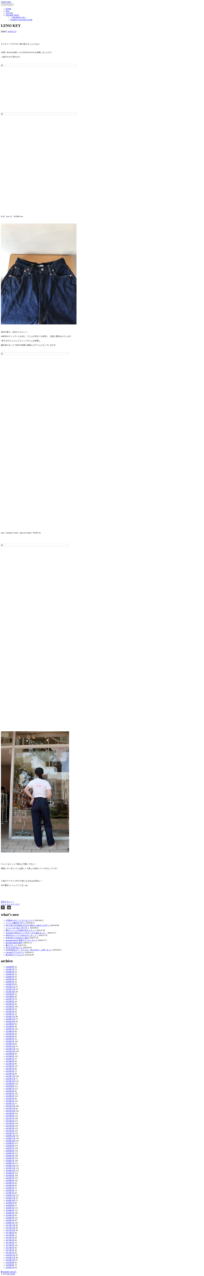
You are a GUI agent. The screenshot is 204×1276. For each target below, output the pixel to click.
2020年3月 (10, 1158)
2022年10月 (10, 1081)
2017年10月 (10, 1230)
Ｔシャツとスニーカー (10, 904)
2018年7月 (10, 1208)
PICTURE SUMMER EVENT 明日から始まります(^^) (28, 925)
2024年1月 (10, 1044)
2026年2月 (10, 982)
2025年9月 (10, 994)
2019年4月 (10, 1186)
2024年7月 (10, 1029)
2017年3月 (10, 1248)
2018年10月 (10, 1200)
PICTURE (11, 1274)
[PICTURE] (6, 2)
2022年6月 (10, 1091)
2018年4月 (10, 1215)
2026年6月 (10, 972)
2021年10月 (10, 1111)
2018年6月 (10, 1210)
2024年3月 (10, 1039)
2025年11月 (10, 989)
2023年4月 (10, 1066)
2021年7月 (10, 1118)
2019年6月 (10, 1181)
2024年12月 (10, 1016)
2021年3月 (10, 1128)
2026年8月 (10, 967)
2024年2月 (10, 1041)
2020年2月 (10, 1161)
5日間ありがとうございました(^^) (20, 920)
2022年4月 (10, 1096)
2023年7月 (10, 1059)
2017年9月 (10, 1233)
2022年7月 (10, 1089)
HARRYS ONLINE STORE (21, 20)
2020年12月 (10, 1136)
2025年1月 (10, 1014)
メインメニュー (7, 4)
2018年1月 (10, 1223)
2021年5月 (10, 1123)
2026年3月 (10, 979)
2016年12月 (10, 1255)
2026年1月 (10, 984)
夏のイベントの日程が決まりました (21, 930)
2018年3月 (10, 1218)
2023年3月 (10, 1069)
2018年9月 (10, 1203)
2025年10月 (10, 992)
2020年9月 (10, 1143)
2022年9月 (10, 1084)
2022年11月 (10, 1079)
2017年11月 (10, 1228)
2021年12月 (10, 1106)
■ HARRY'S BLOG (9, 1272)
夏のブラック (11, 945)
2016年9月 (10, 1263)
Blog (7, 11)
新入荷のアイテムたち (15, 955)
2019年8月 (10, 1176)
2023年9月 (10, 1054)
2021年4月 (10, 1126)
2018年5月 (10, 1213)
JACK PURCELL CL (14, 948)
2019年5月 (10, 1183)
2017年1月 (10, 1253)
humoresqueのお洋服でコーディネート (21, 940)
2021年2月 (10, 1131)
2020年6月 (10, 1151)
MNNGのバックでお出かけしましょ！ (22, 935)
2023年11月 (10, 1049)
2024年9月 (10, 1024)
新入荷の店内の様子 (14, 943)
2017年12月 (10, 1225)
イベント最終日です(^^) (16, 923)
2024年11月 (10, 1019)
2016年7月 (10, 1268)
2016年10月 (10, 1260)
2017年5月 (10, 1243)
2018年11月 (10, 1198)
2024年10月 (10, 1021)
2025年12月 (10, 987)
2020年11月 (10, 1138)
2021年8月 (10, 1116)
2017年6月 (10, 1240)
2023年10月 (10, 1051)
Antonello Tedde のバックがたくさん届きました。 (26, 933)
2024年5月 (10, 1034)
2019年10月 (10, 1171)
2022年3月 (10, 1099)
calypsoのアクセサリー (15, 952)
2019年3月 (10, 1188)
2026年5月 (10, 974)
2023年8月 (10, 1056)
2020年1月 (10, 1163)
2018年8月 (10, 1205)
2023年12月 (10, 1046)
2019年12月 (10, 1166)
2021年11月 (10, 1108)
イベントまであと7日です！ (17, 928)
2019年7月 (10, 1178)
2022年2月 (10, 1101)
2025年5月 (10, 1004)
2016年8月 (10, 1265)
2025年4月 (10, 1007)
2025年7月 (10, 999)
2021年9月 (10, 1113)
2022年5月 (10, 1094)
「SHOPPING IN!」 (18, 17)
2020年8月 (10, 1146)
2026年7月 (10, 969)
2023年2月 (10, 1071)
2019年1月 (10, 1193)
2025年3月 (10, 1009)
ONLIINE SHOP (12, 15)
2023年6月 (10, 1061)
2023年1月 (10, 1074)
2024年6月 (10, 1031)
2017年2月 (10, 1250)
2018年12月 (10, 1195)
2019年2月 (10, 1190)
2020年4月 (10, 1156)
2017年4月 (10, 1245)
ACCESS (9, 13)
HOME (8, 9)
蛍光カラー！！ (7, 902)
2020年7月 (10, 1148)
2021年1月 (10, 1133)
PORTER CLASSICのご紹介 (17, 938)
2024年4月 (10, 1036)
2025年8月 (10, 997)
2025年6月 (10, 1002)
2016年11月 (10, 1258)
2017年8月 (10, 1235)
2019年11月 (10, 1168)
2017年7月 (10, 1238)
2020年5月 (10, 1153)
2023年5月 (10, 1064)
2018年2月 (10, 1220)
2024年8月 (10, 1026)
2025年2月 (10, 1012)
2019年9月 (10, 1173)
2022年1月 (10, 1103)
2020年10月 (10, 1141)
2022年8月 (10, 1086)
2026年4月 (10, 977)
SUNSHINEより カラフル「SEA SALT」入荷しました (29, 950)
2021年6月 (10, 1121)
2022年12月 (10, 1076)
